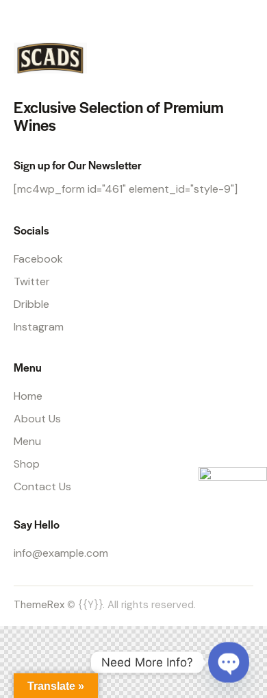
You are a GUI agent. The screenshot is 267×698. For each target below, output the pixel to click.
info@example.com (61, 553)
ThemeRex (39, 605)
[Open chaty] (229, 662)
